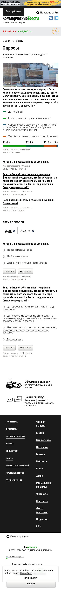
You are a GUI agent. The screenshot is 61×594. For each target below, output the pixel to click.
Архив (39, 475)
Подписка (41, 519)
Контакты (42, 501)
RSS (38, 526)
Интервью (42, 447)
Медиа (40, 433)
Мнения (40, 454)
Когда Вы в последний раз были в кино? (26, 161)
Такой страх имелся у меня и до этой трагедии (33, 136)
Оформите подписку (37, 381)
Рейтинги (41, 461)
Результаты (25, 271)
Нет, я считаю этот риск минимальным (29, 118)
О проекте (42, 494)
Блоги (39, 468)
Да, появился (15, 111)
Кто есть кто (43, 440)
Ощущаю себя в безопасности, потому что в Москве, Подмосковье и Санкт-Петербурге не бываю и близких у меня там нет (29, 127)
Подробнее (26, 573)
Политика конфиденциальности (27, 564)
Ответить (9, 271)
